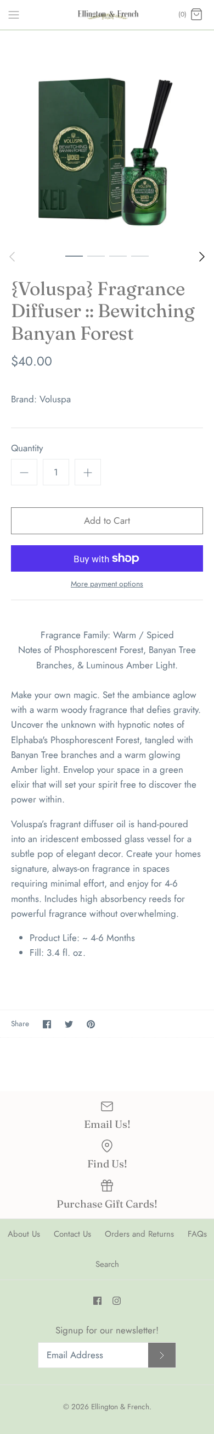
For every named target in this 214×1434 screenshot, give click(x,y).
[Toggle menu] (13, 14)
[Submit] (162, 1355)
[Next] (202, 257)
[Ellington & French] (107, 14)
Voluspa (55, 399)
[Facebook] (97, 1301)
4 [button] (140, 255)
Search (107, 1264)
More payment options (107, 584)
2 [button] (96, 255)
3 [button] (118, 255)
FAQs (197, 1234)
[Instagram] (116, 1301)
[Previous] (12, 257)
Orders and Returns (139, 1234)
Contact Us (72, 1234)
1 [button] (74, 255)
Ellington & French (120, 1406)
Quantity (27, 448)
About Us (24, 1234)
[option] (107, 137)
